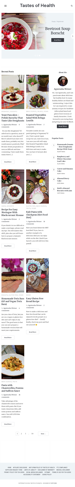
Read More (59, 42)
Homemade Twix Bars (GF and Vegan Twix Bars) (12, 301)
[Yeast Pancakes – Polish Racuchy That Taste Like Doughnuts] (12, 76)
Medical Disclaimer (63, 470)
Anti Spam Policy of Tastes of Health (42, 467)
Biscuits (53, 19)
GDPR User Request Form (13, 470)
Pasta (28, 208)
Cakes (3, 206)
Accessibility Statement (32, 474)
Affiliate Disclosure (20, 467)
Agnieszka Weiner (10, 125)
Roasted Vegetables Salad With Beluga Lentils (36, 118)
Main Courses (31, 111)
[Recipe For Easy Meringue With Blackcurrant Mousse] (12, 170)
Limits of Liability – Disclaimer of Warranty (39, 470)
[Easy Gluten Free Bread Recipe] (37, 259)
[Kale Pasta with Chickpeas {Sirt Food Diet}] (37, 170)
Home (9, 467)
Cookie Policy (46, 474)
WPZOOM (54, 483)
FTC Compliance (62, 467)
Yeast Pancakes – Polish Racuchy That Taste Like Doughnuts (12, 118)
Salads (40, 111)
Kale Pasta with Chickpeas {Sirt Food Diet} (37, 215)
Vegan (46, 111)
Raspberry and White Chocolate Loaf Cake (64, 158)
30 (32, 434)
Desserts (13, 111)
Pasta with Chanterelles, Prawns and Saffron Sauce (12, 388)
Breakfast (5, 111)
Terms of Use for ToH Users (61, 472)
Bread (28, 295)
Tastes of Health (37, 5)
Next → (43, 434)
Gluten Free (60, 19)
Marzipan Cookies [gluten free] (57, 31)
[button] (5, 6)
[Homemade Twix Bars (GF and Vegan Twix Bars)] (12, 259)
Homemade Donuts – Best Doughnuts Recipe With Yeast (65, 146)
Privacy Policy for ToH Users (14, 472)
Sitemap (47, 472)
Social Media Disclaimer (34, 472)
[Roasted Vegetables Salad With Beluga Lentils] (37, 76)
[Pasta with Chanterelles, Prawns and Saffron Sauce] (12, 346)
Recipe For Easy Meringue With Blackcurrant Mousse (12, 212)
